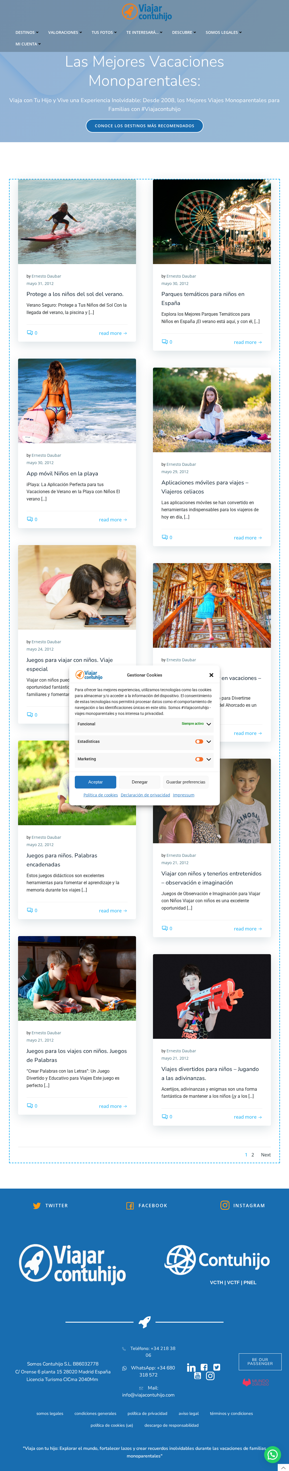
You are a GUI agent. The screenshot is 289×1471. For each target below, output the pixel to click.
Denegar (140, 782)
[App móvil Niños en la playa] (77, 401)
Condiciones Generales (95, 1413)
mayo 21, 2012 (175, 862)
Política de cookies (101, 795)
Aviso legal (189, 1413)
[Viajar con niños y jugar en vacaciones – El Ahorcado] (212, 605)
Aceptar (95, 782)
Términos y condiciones (231, 1413)
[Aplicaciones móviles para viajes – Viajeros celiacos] (212, 410)
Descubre (182, 32)
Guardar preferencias (185, 782)
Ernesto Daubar (46, 276)
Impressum (183, 795)
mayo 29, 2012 (175, 471)
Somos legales (222, 32)
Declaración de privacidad (145, 795)
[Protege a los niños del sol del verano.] (77, 221)
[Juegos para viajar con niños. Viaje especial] (77, 587)
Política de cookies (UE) (112, 1425)
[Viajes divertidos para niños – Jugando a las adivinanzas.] (212, 996)
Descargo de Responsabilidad (171, 1425)
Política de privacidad (147, 1413)
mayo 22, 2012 (40, 844)
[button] (211, 675)
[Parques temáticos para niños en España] (212, 221)
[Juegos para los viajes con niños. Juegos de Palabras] (77, 978)
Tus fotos (102, 32)
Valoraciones (63, 32)
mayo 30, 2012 (175, 283)
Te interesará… (142, 32)
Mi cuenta (26, 44)
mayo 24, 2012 (40, 649)
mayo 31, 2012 (40, 283)
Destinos (25, 32)
